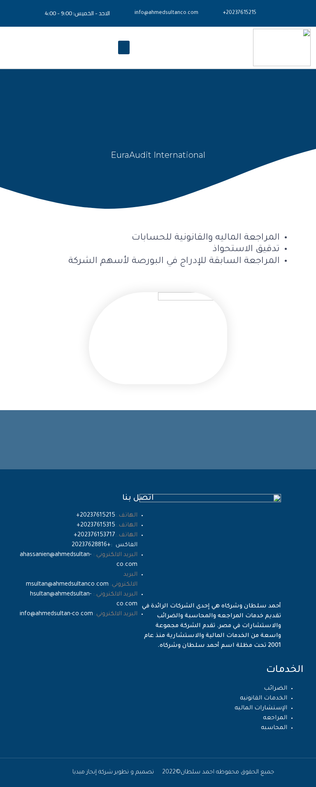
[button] (124, 47)
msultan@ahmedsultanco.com (67, 585)
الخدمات (285, 670)
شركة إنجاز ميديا (92, 772)
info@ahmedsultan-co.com (56, 614)
